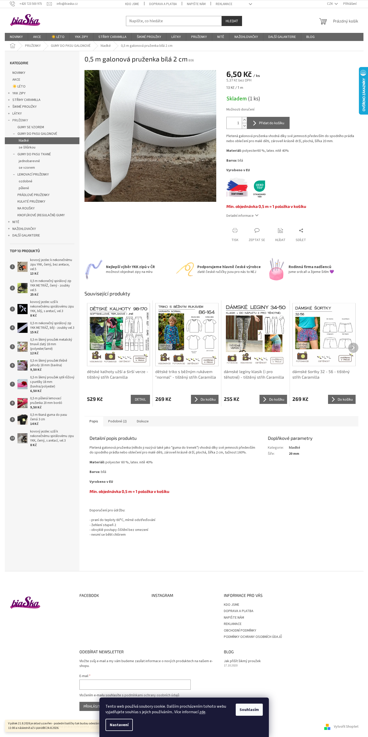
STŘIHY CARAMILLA (26, 99)
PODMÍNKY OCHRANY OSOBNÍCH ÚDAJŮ (253, 636)
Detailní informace (240, 215)
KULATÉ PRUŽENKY (31, 201)
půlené (24, 188)
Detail (140, 399)
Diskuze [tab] (143, 421)
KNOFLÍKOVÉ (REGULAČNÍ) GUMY (41, 215)
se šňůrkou (27, 147)
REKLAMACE (224, 4)
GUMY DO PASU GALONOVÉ (37, 133)
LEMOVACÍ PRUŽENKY (33, 174)
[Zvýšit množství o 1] (244, 120)
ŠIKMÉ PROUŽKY (24, 106)
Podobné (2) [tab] (117, 421)
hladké (24, 140)
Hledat (232, 21)
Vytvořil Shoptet (346, 726)
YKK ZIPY (19, 93)
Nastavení (119, 725)
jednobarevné (29, 161)
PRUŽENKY (20, 120)
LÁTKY (17, 113)
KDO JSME (132, 4)
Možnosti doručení (240, 109)
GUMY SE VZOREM (30, 127)
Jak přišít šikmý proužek (242, 661)
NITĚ (15, 222)
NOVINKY (18, 72)
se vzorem (27, 167)
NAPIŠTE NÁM (196, 4)
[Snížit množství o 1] (244, 126)
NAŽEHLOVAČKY (24, 228)
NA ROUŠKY (26, 208)
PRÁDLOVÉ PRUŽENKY (33, 195)
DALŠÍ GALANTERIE (26, 235)
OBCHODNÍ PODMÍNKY (240, 630)
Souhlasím (249, 709)
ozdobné (25, 181)
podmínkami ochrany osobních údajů (151, 695)
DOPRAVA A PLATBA (163, 4)
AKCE (16, 79)
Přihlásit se (94, 706)
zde (202, 712)
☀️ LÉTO (19, 86)
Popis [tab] (94, 421)
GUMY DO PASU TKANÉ (34, 154)
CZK (330, 4)
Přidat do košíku (271, 123)
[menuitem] (16, 37)
